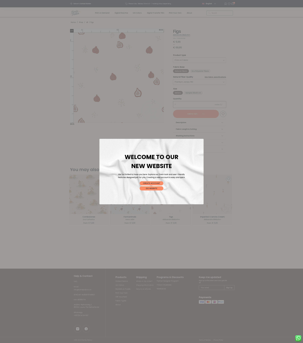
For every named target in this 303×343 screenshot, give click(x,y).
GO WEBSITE (151, 188)
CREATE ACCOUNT (151, 183)
